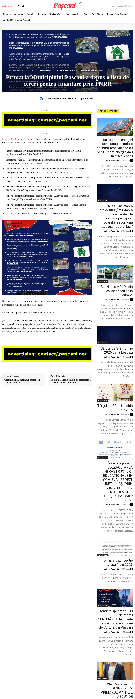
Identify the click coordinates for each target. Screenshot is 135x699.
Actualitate (102, 134)
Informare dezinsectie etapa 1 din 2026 (116, 562)
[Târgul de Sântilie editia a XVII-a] (115, 393)
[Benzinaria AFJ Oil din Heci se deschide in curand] (115, 274)
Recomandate (43, 70)
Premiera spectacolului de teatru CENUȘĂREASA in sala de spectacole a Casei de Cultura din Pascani (115, 619)
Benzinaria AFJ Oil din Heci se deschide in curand (117, 291)
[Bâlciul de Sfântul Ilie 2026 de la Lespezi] (115, 335)
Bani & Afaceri (91, 70)
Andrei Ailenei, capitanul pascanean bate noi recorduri (22, 381)
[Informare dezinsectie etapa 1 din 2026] (115, 547)
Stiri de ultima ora (108, 111)
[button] (20, 5)
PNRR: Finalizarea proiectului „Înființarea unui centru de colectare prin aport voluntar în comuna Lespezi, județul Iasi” (116, 216)
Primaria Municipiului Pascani (16, 139)
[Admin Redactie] (42, 98)
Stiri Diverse (67, 70)
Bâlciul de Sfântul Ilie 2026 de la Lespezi (117, 350)
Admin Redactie (68, 98)
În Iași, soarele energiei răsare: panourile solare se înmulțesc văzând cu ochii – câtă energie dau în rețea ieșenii (115, 148)
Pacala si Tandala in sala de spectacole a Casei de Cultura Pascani (71, 381)
